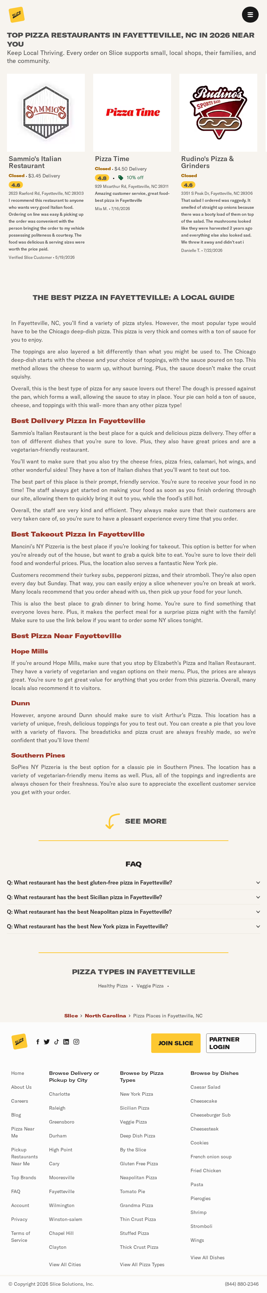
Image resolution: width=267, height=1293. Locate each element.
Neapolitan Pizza (138, 1177)
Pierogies (201, 1198)
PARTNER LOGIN (224, 1043)
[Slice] (16, 15)
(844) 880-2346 (242, 1284)
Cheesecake (204, 1101)
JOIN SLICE (176, 1043)
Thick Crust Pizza (139, 1247)
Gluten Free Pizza (139, 1163)
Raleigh (57, 1108)
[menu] (250, 15)
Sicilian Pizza (134, 1108)
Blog (16, 1115)
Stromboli (201, 1226)
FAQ (15, 1191)
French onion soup (211, 1156)
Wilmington (61, 1205)
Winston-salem (65, 1219)
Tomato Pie (132, 1191)
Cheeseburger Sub (210, 1115)
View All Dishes (208, 1257)
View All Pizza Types (142, 1264)
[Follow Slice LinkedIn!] (66, 1042)
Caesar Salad (205, 1087)
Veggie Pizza (133, 1122)
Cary (54, 1163)
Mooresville (61, 1177)
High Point (60, 1150)
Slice (71, 1016)
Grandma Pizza (136, 1205)
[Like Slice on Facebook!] (37, 1042)
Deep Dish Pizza (137, 1136)
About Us (21, 1087)
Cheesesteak (205, 1129)
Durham (58, 1136)
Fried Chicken (206, 1170)
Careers (19, 1101)
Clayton (57, 1247)
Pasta (197, 1184)
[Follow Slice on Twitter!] (46, 1042)
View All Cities (65, 1264)
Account (20, 1205)
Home (17, 1073)
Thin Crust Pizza (138, 1219)
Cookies (200, 1143)
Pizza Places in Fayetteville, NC (168, 1016)
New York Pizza (136, 1094)
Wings (197, 1240)
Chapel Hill (61, 1233)
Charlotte (59, 1094)
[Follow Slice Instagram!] (76, 1042)
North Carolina (105, 1016)
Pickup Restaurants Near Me (24, 1157)
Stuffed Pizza (134, 1233)
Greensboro (61, 1122)
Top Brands (23, 1177)
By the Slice (133, 1150)
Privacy (19, 1219)
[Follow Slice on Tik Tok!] (56, 1042)
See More (146, 821)
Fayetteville (61, 1191)
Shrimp (199, 1212)
